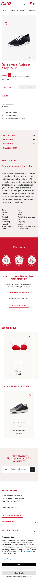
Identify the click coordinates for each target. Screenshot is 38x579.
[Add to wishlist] (6, 23)
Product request (19, 305)
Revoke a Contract (12, 515)
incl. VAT (6, 80)
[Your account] (29, 4)
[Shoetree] (18, 345)
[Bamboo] (6, 260)
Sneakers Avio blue (19, 430)
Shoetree (18, 371)
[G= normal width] (31, 260)
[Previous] (29, 58)
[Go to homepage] (6, 3)
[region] (19, 38)
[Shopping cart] (34, 4)
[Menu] (18, 4)
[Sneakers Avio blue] (19, 405)
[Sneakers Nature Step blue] (19, 38)
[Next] (33, 58)
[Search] (24, 4)
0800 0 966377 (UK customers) (19, 292)
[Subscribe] (32, 469)
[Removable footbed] (19, 260)
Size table (5, 95)
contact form (13, 507)
